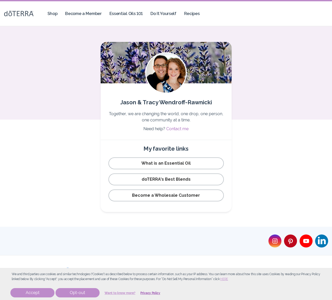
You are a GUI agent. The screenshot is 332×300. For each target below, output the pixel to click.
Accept (32, 292)
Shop (52, 13)
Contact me (177, 128)
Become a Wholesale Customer (166, 195)
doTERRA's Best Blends (166, 179)
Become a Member (83, 13)
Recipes (192, 13)
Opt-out (77, 292)
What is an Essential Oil (166, 163)
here (224, 279)
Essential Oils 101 (126, 13)
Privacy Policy (150, 293)
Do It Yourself (163, 13)
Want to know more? (120, 293)
